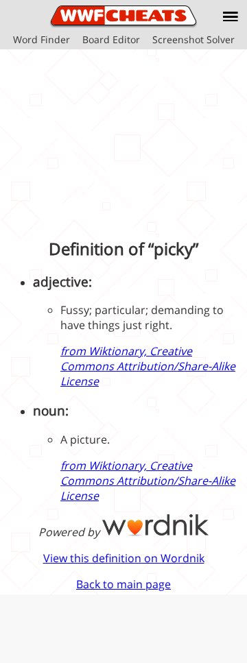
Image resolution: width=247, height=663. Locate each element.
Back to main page (123, 584)
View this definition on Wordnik (123, 558)
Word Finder (41, 39)
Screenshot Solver (193, 39)
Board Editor (111, 39)
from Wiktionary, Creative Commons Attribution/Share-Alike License (147, 366)
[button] (230, 16)
